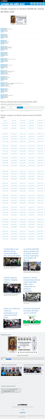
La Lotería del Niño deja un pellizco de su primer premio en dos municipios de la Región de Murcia (31, 254)
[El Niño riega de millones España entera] (12, 288)
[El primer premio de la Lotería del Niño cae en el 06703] (32, 318)
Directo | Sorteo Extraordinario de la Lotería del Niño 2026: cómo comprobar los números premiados (31, 284)
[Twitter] (23, 410)
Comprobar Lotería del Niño (22, 355)
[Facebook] (21, 410)
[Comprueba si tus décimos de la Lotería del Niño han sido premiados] (12, 261)
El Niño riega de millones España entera (10, 279)
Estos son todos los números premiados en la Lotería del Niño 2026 (12, 313)
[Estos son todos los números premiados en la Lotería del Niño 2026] (12, 323)
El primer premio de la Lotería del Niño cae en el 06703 (31, 310)
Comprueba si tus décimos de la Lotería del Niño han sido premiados (12, 252)
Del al (5, 120)
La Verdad (22, 404)
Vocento (22, 412)
